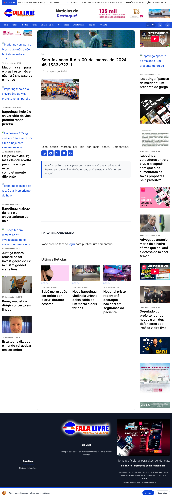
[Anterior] (100, 13)
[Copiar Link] (70, 153)
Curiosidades (63, 25)
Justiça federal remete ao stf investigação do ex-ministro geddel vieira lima (17, 261)
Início (6, 25)
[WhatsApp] (44, 153)
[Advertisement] (86, 122)
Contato (103, 25)
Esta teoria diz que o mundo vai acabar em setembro (16, 345)
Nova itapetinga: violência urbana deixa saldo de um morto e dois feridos (84, 300)
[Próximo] (167, 13)
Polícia (34, 25)
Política (25, 25)
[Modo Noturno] (160, 24)
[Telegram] (64, 153)
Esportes (93, 25)
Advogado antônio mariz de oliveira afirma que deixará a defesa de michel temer (154, 248)
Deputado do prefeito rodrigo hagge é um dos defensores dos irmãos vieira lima (153, 319)
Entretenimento (79, 25)
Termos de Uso (129, 482)
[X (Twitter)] (57, 153)
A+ (153, 25)
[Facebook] (51, 153)
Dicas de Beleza (47, 25)
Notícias (15, 25)
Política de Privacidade (146, 482)
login (72, 244)
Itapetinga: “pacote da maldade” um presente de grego (154, 83)
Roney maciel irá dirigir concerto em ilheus (16, 305)
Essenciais (162, 493)
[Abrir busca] (167, 24)
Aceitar (148, 493)
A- (148, 25)
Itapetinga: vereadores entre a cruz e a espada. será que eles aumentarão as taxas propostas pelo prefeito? (154, 168)
